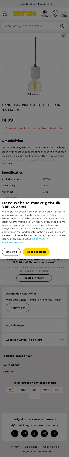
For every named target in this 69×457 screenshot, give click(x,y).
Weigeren (11, 251)
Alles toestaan (36, 251)
